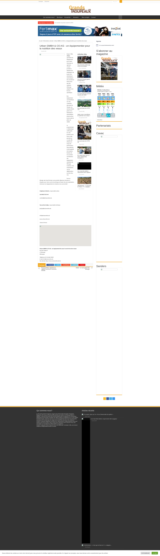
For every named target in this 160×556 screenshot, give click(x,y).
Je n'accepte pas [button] (145, 553)
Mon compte (85, 17)
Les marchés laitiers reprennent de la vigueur (84, 171)
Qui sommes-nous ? (49, 17)
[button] (65, 234)
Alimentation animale (48, 41)
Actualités (67, 17)
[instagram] (111, 2)
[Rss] (106, 2)
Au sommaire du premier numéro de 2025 (84, 94)
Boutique (41, 1)
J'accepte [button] (155, 553)
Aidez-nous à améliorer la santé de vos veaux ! (84, 115)
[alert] (109, 45)
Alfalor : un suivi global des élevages (83, 268)
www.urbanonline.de (45, 219)
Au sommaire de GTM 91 (84, 141)
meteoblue (99, 119)
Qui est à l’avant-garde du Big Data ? (84, 80)
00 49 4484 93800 (49, 257)
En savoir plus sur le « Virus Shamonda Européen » (84, 157)
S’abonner (46, 1)
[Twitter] (109, 2)
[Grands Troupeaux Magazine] (80, 9)
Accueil (40, 17)
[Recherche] (121, 1)
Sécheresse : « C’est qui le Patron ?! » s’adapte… (84, 186)
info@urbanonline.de (48, 259)
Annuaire (75, 17)
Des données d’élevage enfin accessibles (84, 65)
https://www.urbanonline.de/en (53, 261)
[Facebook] (107, 2)
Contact (93, 17)
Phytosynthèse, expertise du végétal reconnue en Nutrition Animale (48, 268)
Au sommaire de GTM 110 (60, 22)
